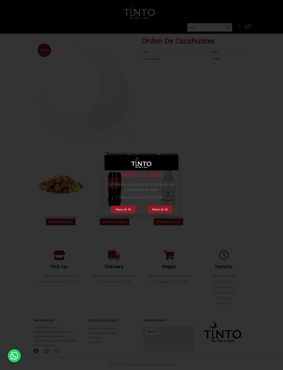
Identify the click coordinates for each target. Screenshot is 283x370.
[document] (141, 185)
